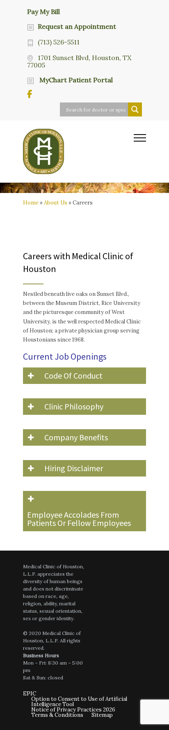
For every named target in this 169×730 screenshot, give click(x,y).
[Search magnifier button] (135, 109)
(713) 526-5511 (59, 42)
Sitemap (102, 714)
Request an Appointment (77, 26)
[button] (84, 375)
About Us (55, 202)
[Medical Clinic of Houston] (78, 151)
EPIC (29, 693)
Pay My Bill (43, 11)
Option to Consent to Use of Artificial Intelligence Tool (79, 701)
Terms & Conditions (57, 714)
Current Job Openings (65, 356)
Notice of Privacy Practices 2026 (73, 709)
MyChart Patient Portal (75, 80)
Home (31, 202)
